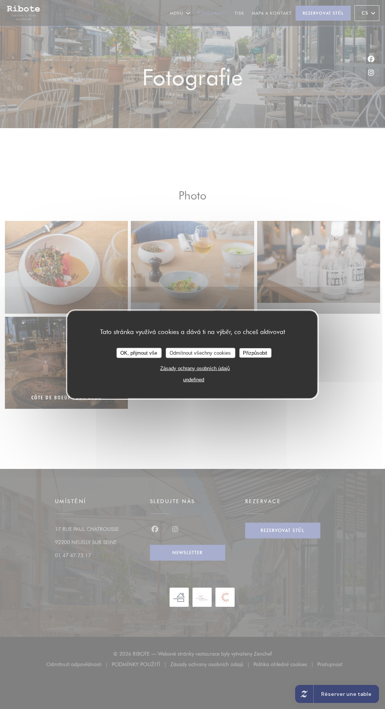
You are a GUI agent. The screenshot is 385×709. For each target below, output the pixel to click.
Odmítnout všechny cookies (200, 352)
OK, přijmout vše (138, 352)
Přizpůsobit (255, 352)
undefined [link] (193, 379)
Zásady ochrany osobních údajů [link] (195, 368)
